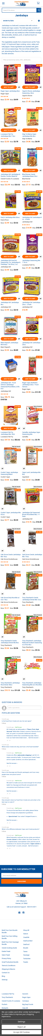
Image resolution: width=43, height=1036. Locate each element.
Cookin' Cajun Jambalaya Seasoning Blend (9, 473)
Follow (4, 723)
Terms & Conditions (8, 965)
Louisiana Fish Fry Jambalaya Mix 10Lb (8, 433)
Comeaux (25, 1001)
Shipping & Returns (8, 969)
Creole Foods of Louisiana (11, 1001)
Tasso (25, 951)
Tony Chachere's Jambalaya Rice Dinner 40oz (10, 684)
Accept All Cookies (21, 1032)
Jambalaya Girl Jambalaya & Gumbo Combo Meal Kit (10, 175)
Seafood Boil (27, 941)
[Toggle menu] (3, 3)
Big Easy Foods (27, 1004)
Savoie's (25, 994)
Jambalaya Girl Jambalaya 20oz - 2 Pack (31, 303)
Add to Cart (9, 87)
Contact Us (5, 972)
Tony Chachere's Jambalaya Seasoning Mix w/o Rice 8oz (32, 684)
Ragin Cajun (26, 997)
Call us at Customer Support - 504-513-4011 (21, 907)
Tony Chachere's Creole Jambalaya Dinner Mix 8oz (10, 642)
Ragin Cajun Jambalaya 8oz (10, 91)
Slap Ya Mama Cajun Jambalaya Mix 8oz (29, 135)
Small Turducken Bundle (10, 962)
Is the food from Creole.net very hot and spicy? (16, 721)
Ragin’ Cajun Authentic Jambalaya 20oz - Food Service (30, 385)
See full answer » (33, 738)
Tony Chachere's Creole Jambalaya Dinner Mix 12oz (31, 598)
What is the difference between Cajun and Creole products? (20, 829)
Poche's (4, 1004)
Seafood (26, 944)
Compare (19, 87)
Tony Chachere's (7, 997)
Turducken (26, 958)
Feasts (25, 962)
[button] (39, 20)
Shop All (26, 930)
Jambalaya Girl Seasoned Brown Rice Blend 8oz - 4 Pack (31, 514)
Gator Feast (6, 955)
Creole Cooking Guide (9, 948)
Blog (3, 976)
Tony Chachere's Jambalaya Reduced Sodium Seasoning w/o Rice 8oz (32, 643)
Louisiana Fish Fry (8, 994)
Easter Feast (6, 951)
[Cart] (39, 3)
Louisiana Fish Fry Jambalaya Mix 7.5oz (8, 135)
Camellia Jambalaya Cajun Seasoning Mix (31, 433)
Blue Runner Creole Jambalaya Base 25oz (29, 175)
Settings (21, 1021)
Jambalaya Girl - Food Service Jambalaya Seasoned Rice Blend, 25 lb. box (10, 385)
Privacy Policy (6, 958)
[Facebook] (19, 912)
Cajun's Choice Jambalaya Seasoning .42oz (31, 92)
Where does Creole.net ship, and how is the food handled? (20, 747)
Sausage (26, 955)
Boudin (25, 948)
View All (25, 1008)
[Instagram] (23, 912)
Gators (25, 934)
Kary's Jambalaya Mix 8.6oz (10, 217)
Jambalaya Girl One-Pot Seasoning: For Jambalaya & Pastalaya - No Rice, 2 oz (10, 262)
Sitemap (5, 980)
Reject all (22, 1027)
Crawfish (26, 937)
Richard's (5, 1008)
